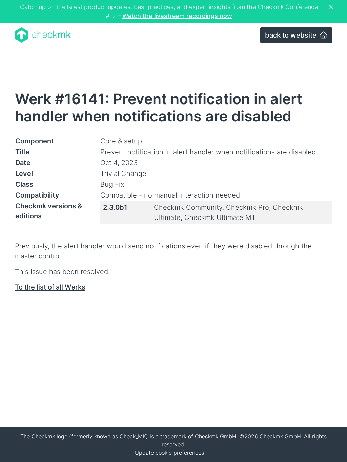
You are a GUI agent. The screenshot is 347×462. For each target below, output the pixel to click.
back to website (291, 35)
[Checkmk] (43, 35)
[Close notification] (331, 7)
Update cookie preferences (169, 452)
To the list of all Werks (50, 287)
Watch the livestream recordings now (177, 15)
